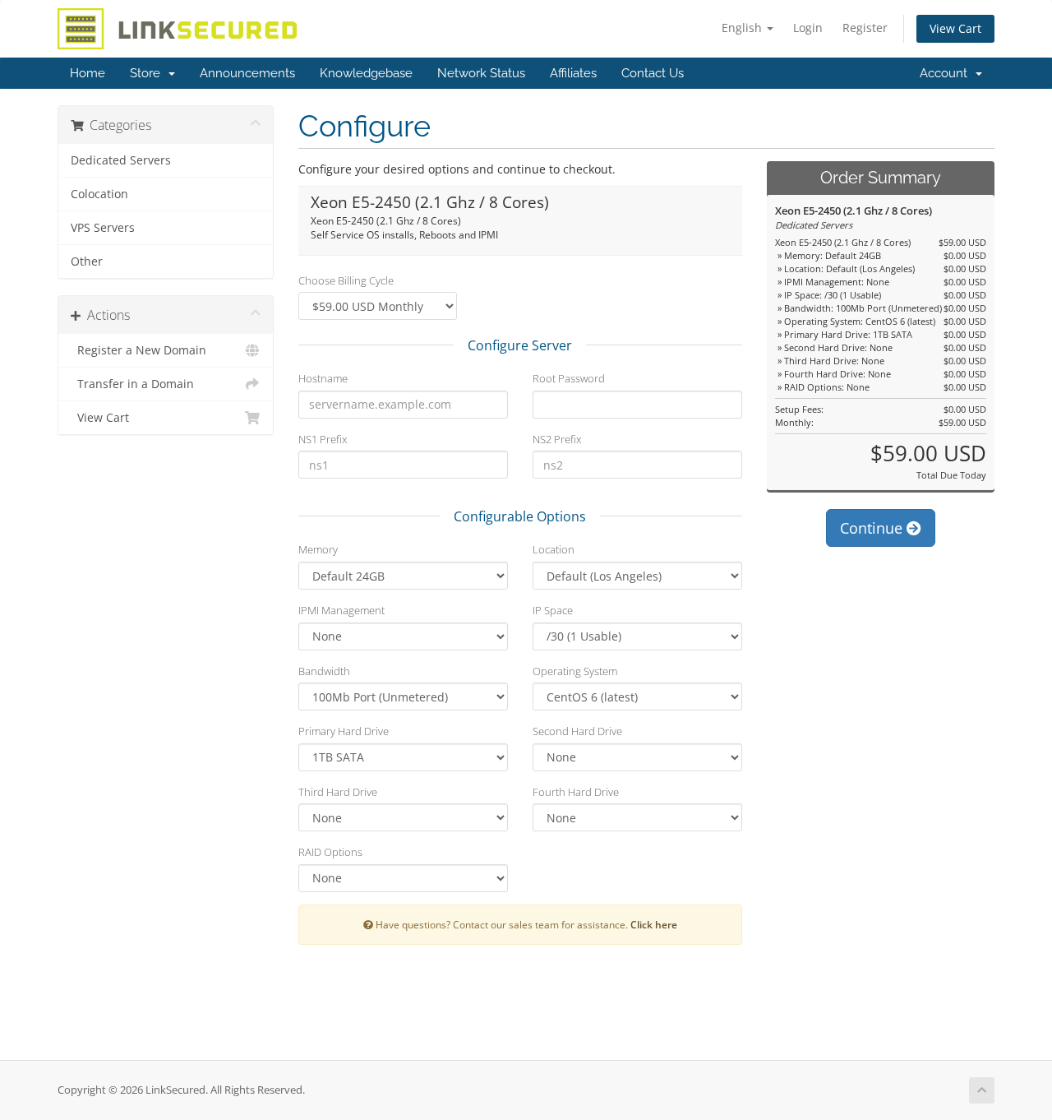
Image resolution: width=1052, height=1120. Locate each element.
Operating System (575, 671)
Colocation (99, 194)
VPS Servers (103, 227)
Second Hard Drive (577, 731)
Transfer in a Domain (132, 384)
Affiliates (573, 73)
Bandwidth (324, 671)
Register (865, 27)
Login (808, 27)
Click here (653, 924)
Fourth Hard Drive (576, 791)
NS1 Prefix (322, 439)
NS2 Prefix (557, 439)
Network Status (481, 73)
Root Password (569, 378)
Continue (873, 528)
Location (553, 549)
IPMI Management (341, 610)
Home (87, 73)
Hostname (323, 378)
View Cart (955, 28)
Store (148, 73)
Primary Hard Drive (343, 731)
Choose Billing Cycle (346, 280)
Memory (318, 549)
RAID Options (330, 852)
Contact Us (652, 73)
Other (87, 261)
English (743, 27)
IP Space (553, 610)
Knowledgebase (366, 73)
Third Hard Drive (337, 791)
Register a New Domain (138, 350)
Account (947, 73)
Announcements (247, 73)
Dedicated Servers (121, 160)
